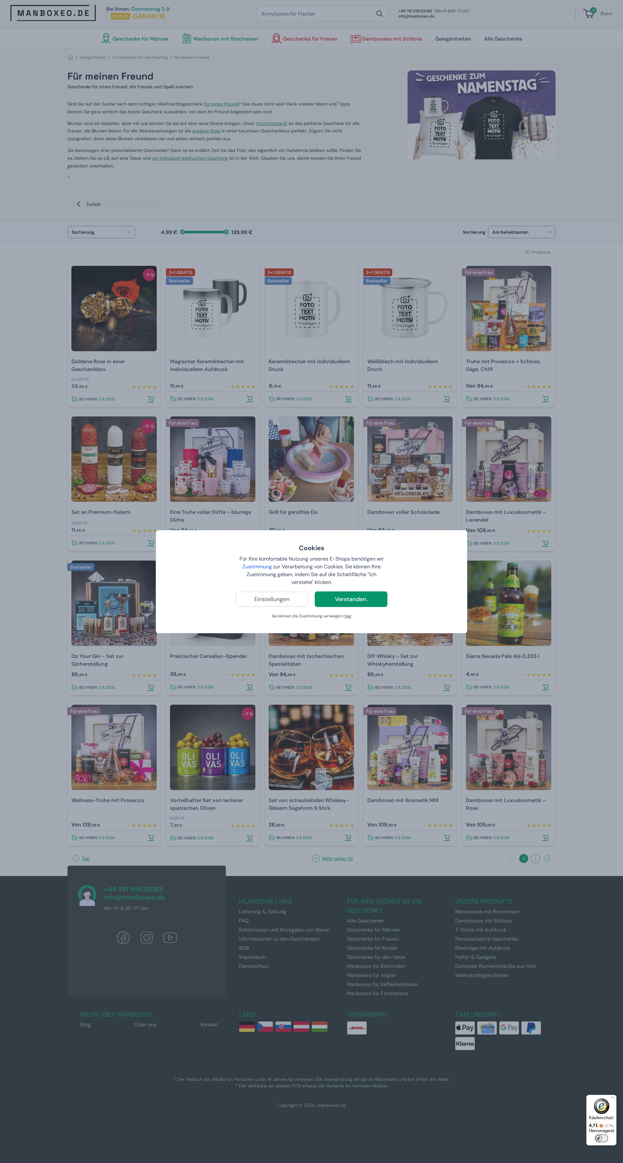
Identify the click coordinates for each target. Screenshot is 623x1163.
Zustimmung (257, 566)
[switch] (601, 1138)
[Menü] (613, 1099)
